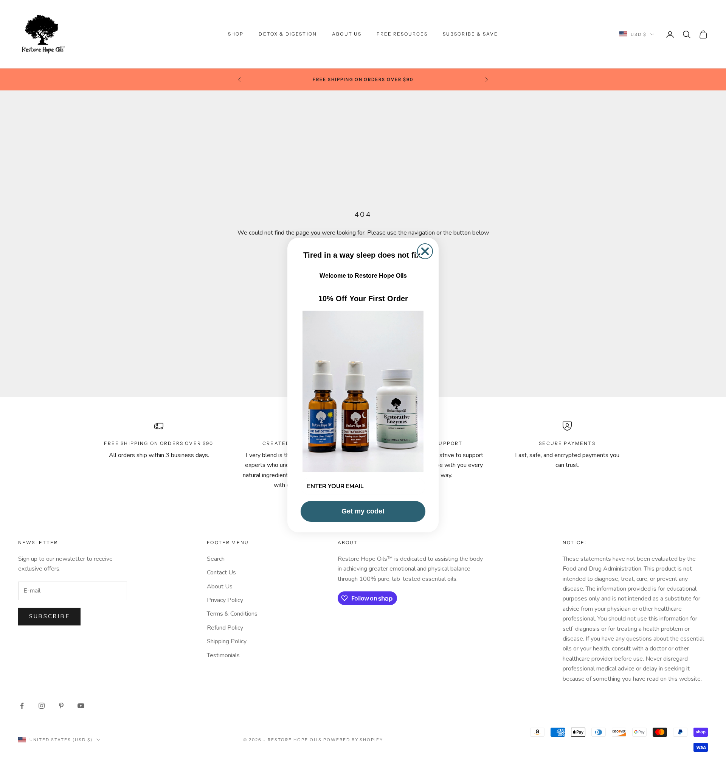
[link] (363, 391)
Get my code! (363, 511)
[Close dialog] (425, 251)
